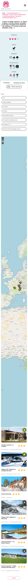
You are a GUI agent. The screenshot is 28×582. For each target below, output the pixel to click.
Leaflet (14, 426)
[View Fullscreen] (3, 143)
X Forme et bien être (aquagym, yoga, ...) (12, 129)
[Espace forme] (17, 75)
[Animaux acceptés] (14, 48)
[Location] (17, 66)
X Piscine (5, 111)
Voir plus (14, 578)
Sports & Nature (5, 14)
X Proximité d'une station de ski (10, 120)
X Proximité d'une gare (8, 115)
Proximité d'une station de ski (8, 16)
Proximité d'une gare (22, 14)
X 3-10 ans (5, 106)
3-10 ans (11, 14)
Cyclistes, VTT (18, 16)
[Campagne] (17, 57)
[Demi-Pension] (14, 66)
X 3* (4, 97)
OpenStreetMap (19, 426)
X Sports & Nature (7, 102)
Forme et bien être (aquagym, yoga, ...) (9, 17)
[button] (15, 288)
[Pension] (10, 66)
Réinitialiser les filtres (19, 82)
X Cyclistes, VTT (6, 124)
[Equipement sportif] (14, 75)
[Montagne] (14, 57)
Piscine (15, 14)
